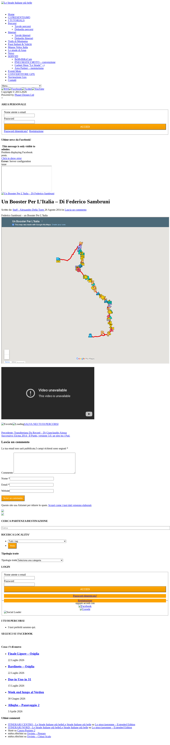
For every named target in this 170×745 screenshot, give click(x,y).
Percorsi (12, 23)
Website (5, 490)
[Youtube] (38, 88)
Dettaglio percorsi (24, 29)
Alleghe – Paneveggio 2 (24, 705)
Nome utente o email (15, 112)
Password (9, 118)
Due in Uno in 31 (19, 679)
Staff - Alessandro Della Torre (29, 209)
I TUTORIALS (16, 20)
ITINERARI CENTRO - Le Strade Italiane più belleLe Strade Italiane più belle (49, 724)
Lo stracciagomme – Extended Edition (115, 724)
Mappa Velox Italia (18, 47)
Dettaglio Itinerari (24, 38)
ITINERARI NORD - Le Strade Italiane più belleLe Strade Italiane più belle (48, 727)
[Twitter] (27, 88)
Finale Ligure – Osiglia (23, 653)
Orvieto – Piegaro (36, 733)
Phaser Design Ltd (24, 94)
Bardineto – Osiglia (21, 666)
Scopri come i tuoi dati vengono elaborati (69, 505)
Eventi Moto (14, 71)
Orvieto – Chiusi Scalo (39, 736)
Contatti (12, 80)
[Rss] (5, 88)
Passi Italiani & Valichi (20, 44)
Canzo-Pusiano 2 (26, 730)
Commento (7, 472)
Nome (4, 478)
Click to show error (11, 158)
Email (4, 484)
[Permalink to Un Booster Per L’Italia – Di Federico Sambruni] (27, 193)
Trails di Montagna (18, 41)
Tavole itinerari (22, 35)
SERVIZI (13, 56)
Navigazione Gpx (17, 77)
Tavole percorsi (23, 26)
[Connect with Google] (85, 609)
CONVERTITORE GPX (21, 74)
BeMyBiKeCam (23, 59)
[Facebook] (15, 88)
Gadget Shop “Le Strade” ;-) (29, 65)
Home (11, 14)
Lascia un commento (75, 209)
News (11, 53)
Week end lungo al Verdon (26, 692)
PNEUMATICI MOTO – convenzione (35, 62)
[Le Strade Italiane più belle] (16, 2)
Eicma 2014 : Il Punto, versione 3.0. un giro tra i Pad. (35, 435)
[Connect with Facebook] (85, 606)
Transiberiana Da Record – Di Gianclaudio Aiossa (34, 432)
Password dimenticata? (16, 131)
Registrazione (36, 131)
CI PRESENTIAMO (19, 17)
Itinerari (12, 32)
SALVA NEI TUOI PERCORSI (41, 424)
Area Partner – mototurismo (29, 68)
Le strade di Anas (17, 50)
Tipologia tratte (9, 560)
